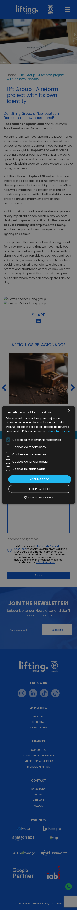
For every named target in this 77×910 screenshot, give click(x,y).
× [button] (69, 410)
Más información (59, 431)
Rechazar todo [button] (39, 489)
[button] (38, 497)
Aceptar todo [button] (40, 479)
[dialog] (38, 455)
